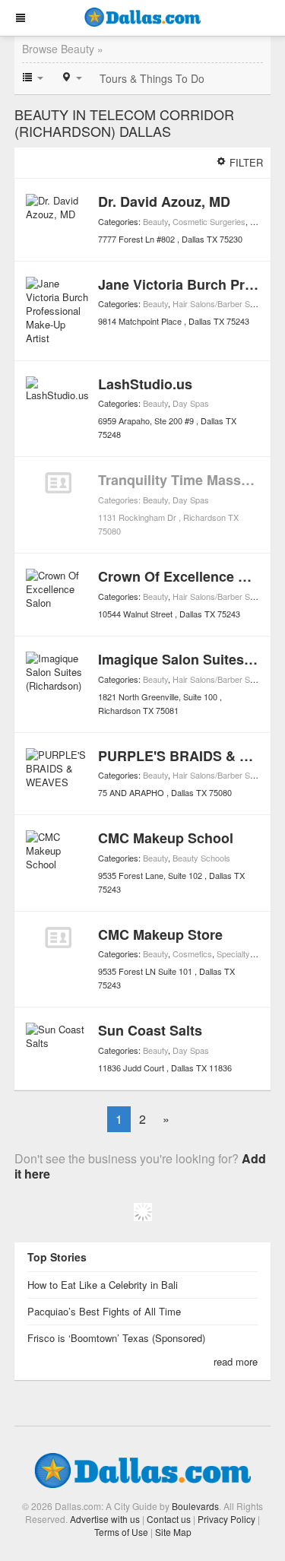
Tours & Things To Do (152, 78)
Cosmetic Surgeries (209, 221)
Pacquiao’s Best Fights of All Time (104, 1311)
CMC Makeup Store (160, 934)
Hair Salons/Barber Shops (220, 303)
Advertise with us (105, 1518)
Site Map (173, 1531)
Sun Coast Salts (150, 1030)
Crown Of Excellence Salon (186, 576)
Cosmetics (192, 953)
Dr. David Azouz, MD (164, 201)
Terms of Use (121, 1531)
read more (236, 1361)
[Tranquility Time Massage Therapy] (58, 482)
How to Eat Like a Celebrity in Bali (102, 1284)
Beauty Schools (201, 858)
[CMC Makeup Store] (58, 937)
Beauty (155, 221)
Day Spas (191, 403)
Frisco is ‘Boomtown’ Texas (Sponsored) (116, 1338)
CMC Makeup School (165, 838)
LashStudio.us (145, 384)
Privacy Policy (226, 1518)
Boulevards (195, 1505)
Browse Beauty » (62, 48)
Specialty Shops (246, 953)
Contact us (169, 1518)
